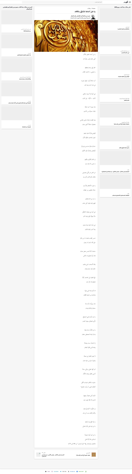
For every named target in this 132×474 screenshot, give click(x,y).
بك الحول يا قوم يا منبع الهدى (24, 55)
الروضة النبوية (126, 74)
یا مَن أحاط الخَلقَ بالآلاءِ (121, 148)
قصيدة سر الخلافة (26, 127)
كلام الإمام (126, 100)
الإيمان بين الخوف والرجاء (123, 76)
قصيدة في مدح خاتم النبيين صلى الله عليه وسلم (20, 103)
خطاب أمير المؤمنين (125, 122)
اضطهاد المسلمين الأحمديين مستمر (120, 195)
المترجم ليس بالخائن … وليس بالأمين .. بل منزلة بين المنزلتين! (115, 171)
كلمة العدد (127, 27)
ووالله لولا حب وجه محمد (25, 79)
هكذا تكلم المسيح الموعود (124, 98)
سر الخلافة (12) (27, 31)
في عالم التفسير (125, 53)
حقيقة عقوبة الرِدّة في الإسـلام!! (121, 124)
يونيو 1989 (116, 7)
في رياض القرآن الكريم (125, 51)
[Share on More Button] (46, 471)
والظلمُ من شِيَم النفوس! (123, 29)
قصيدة (128, 146)
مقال (128, 169)
